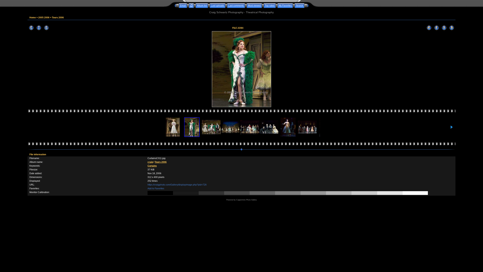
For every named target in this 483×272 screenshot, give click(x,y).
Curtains (152, 166)
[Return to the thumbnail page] (31, 28)
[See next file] (444, 28)
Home (32, 17)
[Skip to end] (451, 28)
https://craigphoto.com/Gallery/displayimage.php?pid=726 (177, 184)
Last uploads (217, 5)
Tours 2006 (58, 17)
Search (299, 5)
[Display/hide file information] (39, 28)
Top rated (270, 5)
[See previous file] (436, 28)
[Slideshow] (46, 28)
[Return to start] (429, 28)
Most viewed (254, 5)
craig (150, 162)
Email (183, 5)
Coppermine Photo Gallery (246, 200)
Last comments (236, 5)
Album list (202, 5)
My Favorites (285, 5)
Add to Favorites (156, 188)
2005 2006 (43, 17)
